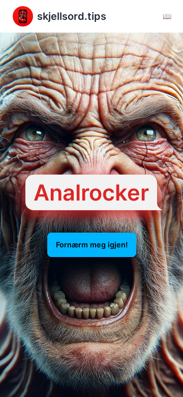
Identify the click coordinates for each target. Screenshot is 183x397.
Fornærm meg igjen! (92, 244)
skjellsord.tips (71, 16)
